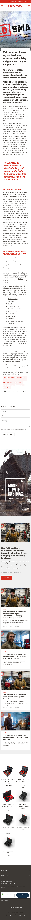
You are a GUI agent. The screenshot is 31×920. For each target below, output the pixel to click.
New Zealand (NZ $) (15, 907)
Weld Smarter (20, 385)
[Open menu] (3, 6)
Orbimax (20, 279)
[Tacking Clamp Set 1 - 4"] (8, 819)
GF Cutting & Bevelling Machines (17, 377)
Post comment (7, 434)
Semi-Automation (13, 306)
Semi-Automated (7, 382)
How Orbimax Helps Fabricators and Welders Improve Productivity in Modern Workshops (15, 656)
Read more (6, 577)
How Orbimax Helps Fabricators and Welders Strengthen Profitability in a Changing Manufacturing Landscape (14, 553)
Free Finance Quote (22, 895)
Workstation (6, 387)
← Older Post (5, 398)
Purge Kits (11, 319)
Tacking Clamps (12, 311)
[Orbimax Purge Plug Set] (8, 843)
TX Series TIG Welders (14, 309)
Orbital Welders (12, 299)
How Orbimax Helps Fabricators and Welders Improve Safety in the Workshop (15, 737)
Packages (11, 314)
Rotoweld (11, 301)
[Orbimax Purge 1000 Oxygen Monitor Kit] (8, 796)
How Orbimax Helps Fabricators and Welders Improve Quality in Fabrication (14, 697)
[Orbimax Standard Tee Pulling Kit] (8, 771)
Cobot (10, 304)
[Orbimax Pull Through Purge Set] (23, 796)
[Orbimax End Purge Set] (23, 819)
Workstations (12, 316)
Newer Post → (25, 398)
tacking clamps (7, 288)
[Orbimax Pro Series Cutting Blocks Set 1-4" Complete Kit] (23, 771)
